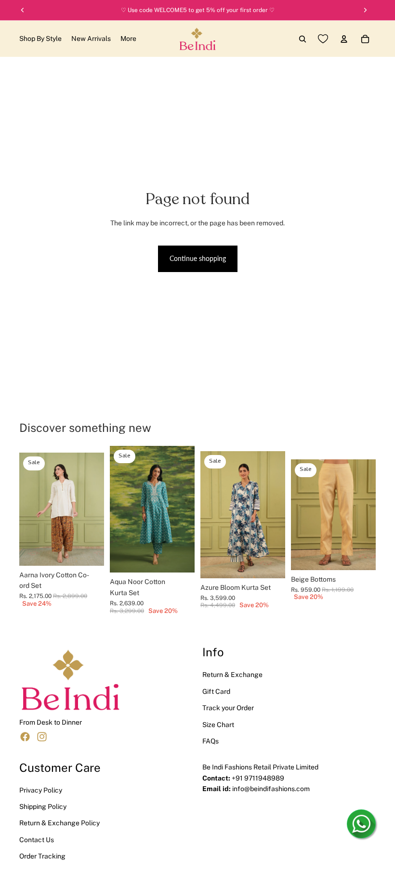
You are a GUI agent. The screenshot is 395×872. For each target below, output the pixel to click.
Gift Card (216, 691)
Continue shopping (198, 258)
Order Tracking (42, 856)
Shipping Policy (42, 806)
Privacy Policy (40, 790)
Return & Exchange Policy (59, 823)
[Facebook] (25, 736)
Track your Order (228, 708)
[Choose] (89, 551)
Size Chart (218, 724)
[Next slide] (93, 509)
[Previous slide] (29, 509)
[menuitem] (128, 39)
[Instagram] (42, 736)
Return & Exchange (232, 674)
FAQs (210, 741)
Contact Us (36, 840)
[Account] (344, 39)
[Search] (302, 39)
